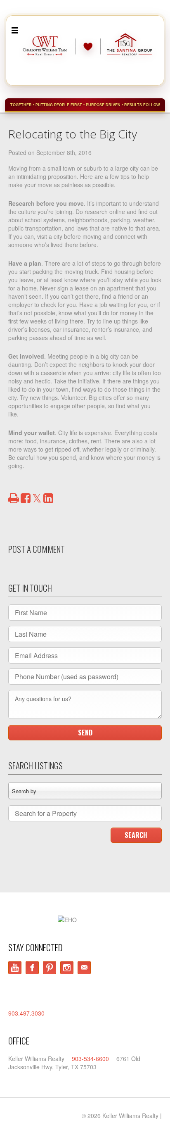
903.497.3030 (26, 1013)
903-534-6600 (90, 1058)
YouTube (14, 967)
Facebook (32, 967)
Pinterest (49, 967)
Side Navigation (15, 30)
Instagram (66, 967)
